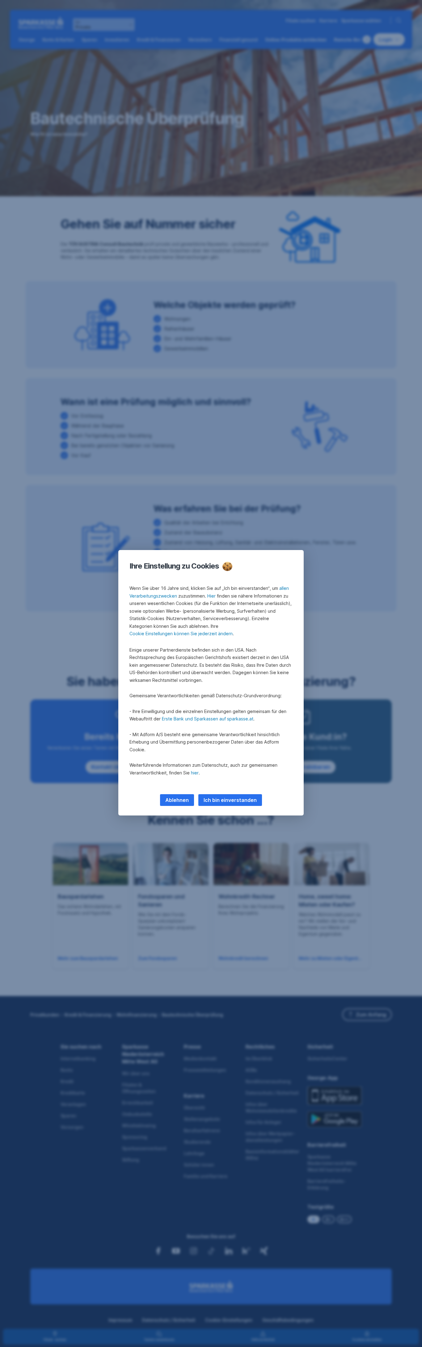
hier (195, 772)
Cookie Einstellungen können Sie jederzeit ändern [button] (181, 633)
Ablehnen (177, 800)
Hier (211, 595)
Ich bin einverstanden (230, 800)
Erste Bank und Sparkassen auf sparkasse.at (207, 718)
